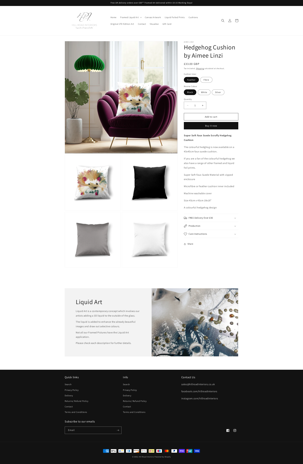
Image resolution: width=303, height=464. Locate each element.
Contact (69, 406)
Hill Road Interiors (146, 457)
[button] (130, 17)
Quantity (188, 99)
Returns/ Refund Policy (76, 401)
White (204, 92)
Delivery (69, 395)
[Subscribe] (117, 430)
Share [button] (190, 243)
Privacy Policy (71, 390)
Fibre (206, 79)
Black (190, 92)
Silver (218, 92)
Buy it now (211, 125)
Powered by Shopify (162, 457)
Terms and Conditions (76, 412)
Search (68, 384)
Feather (191, 79)
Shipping (200, 68)
